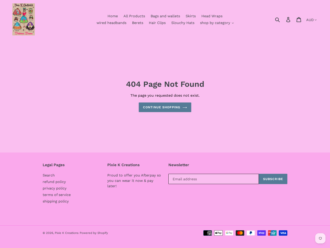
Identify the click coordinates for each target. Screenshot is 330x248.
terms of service (57, 195)
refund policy (54, 182)
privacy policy (54, 188)
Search (49, 175)
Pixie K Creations (67, 233)
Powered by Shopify (94, 233)
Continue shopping (161, 107)
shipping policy (56, 201)
